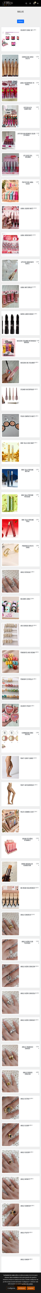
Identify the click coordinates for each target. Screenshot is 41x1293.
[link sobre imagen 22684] (10, 398)
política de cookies (27, 1284)
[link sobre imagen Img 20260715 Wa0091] (10, 581)
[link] (7, 3)
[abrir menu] (37, 3)
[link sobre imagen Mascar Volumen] (8, 347)
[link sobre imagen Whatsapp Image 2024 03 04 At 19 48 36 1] (10, 425)
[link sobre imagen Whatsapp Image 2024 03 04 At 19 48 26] (10, 66)
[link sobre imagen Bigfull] (10, 164)
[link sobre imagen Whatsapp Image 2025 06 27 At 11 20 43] (10, 371)
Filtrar (20, 21)
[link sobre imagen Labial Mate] (10, 217)
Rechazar (21, 1288)
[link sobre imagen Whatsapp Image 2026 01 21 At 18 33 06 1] (10, 244)
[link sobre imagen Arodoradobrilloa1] (10, 634)
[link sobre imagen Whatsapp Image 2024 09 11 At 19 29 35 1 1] (10, 323)
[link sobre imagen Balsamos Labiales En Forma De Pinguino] (10, 608)
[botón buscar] (26, 3)
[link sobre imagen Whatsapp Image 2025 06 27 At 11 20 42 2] (10, 296)
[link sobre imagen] (10, 661)
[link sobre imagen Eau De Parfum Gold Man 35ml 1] (10, 452)
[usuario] (30, 3)
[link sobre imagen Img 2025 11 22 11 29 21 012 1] (10, 270)
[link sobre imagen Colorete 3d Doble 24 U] (10, 39)
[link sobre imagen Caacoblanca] (10, 191)
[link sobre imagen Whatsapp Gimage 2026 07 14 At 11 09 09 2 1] (10, 116)
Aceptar (31, 1288)
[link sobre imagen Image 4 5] (10, 555)
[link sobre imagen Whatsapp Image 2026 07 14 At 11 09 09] (9, 91)
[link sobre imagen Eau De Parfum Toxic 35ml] (10, 529)
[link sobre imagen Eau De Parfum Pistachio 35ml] (9, 503)
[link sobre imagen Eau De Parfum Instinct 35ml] (10, 478)
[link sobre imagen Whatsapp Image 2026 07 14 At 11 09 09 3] (8, 140)
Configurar (11, 1288)
